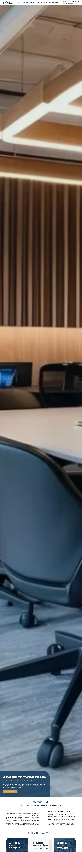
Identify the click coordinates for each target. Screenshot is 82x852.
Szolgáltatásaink (23, 2)
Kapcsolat (44, 2)
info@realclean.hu (69, 3)
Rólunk (32, 2)
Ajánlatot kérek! (10, 792)
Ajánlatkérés (53, 2)
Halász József (68, 1)
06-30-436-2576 (75, 1)
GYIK (38, 2)
